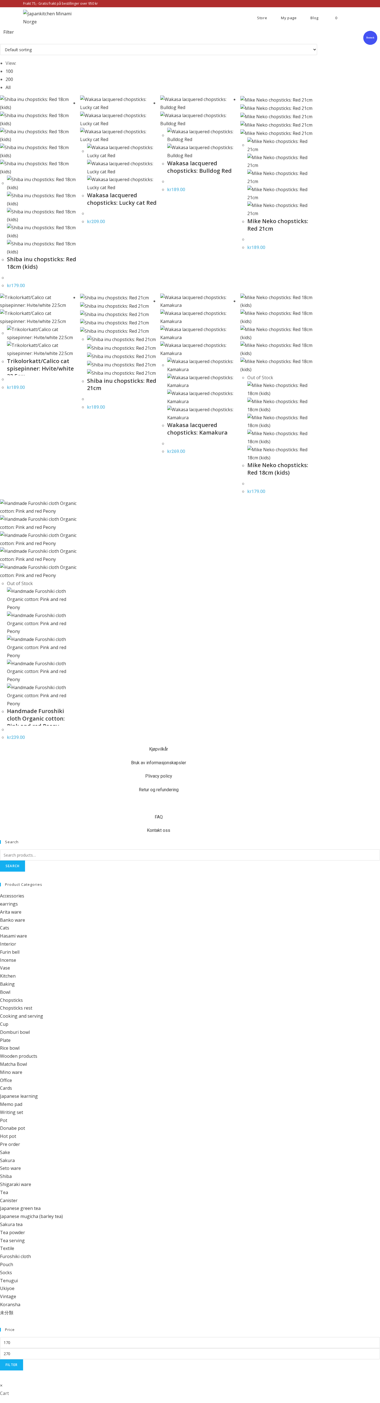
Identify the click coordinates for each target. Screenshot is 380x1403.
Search (12, 866)
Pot (3, 1120)
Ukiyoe (7, 1288)
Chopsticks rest (16, 1008)
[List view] (5, 40)
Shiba (6, 1176)
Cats (4, 928)
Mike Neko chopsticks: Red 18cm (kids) (277, 468)
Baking (7, 984)
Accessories (12, 896)
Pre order (10, 1144)
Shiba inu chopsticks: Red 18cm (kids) (41, 262)
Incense (8, 960)
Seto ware (10, 1168)
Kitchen (8, 976)
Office (6, 1080)
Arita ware (10, 912)
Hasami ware (13, 936)
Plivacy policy (158, 776)
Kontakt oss (158, 830)
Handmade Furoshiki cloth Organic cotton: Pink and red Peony (36, 718)
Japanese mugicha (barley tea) (31, 1216)
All (8, 87)
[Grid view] (1, 40)
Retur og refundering (159, 789)
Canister (9, 1200)
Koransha (10, 1304)
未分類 (6, 1313)
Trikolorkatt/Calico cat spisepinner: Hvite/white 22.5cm (40, 368)
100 (9, 71)
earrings (9, 904)
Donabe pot (12, 1128)
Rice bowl (9, 1048)
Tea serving (12, 1240)
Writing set (11, 1112)
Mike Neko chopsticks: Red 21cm (277, 224)
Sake (5, 1152)
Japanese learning (19, 1096)
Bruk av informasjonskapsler (158, 762)
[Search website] (352, 18)
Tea (4, 1192)
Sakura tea (11, 1224)
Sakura (7, 1160)
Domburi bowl (15, 1032)
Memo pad (11, 1104)
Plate (5, 1040)
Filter (12, 1364)
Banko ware (12, 920)
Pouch (6, 1264)
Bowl (5, 992)
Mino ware (11, 1072)
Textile (7, 1248)
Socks (6, 1272)
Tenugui (9, 1281)
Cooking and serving (21, 1016)
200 (9, 79)
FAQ (159, 817)
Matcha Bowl (13, 1064)
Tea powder (12, 1232)
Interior (8, 944)
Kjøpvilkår (158, 749)
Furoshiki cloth (15, 1256)
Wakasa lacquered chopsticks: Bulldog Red (199, 166)
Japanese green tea (20, 1208)
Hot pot (8, 1136)
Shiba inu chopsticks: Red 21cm (121, 384)
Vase (5, 968)
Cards (6, 1088)
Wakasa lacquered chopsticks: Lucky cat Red (122, 198)
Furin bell (9, 952)
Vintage (8, 1296)
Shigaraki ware (15, 1184)
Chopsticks (11, 1000)
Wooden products (18, 1056)
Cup (4, 1024)
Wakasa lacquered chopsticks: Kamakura (197, 428)
